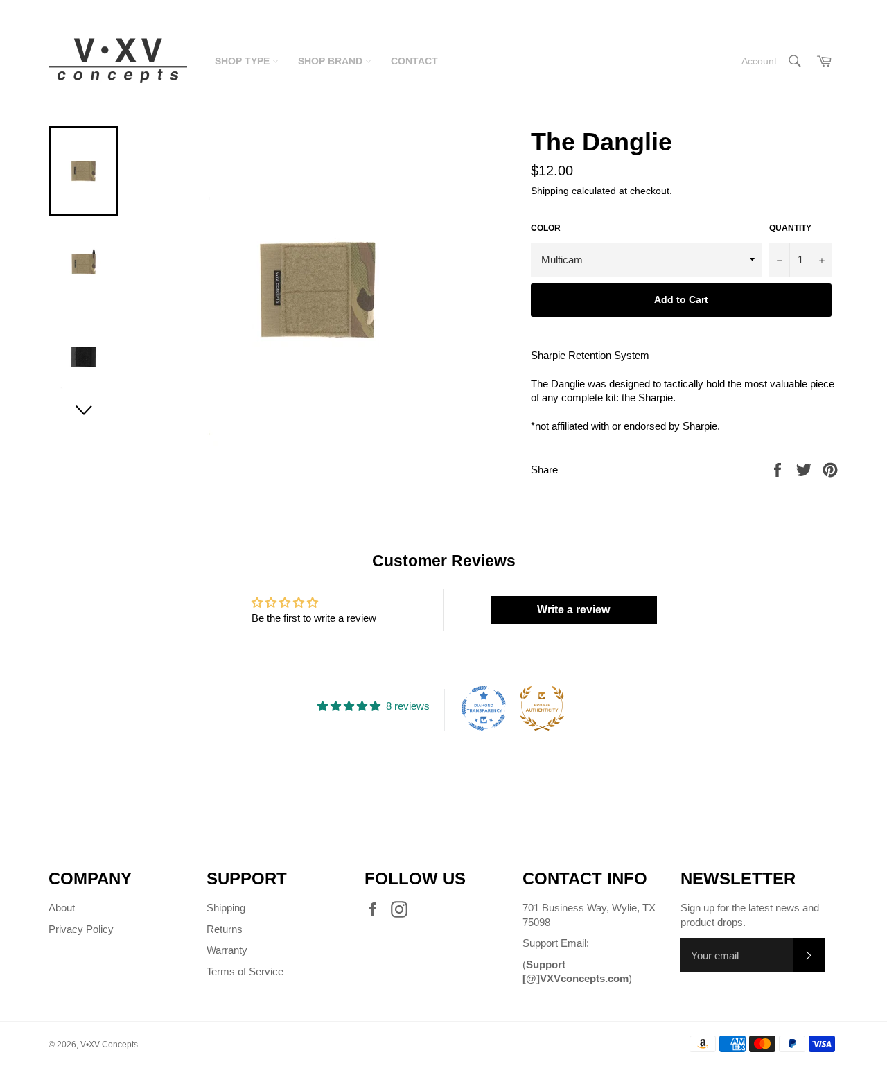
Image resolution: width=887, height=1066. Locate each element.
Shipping (550, 190)
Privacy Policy (81, 929)
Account (759, 61)
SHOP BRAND (331, 61)
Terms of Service (245, 971)
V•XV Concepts (109, 1044)
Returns (225, 929)
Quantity (790, 228)
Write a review (573, 609)
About (62, 908)
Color (546, 228)
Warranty (227, 950)
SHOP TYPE (243, 61)
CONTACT (414, 61)
